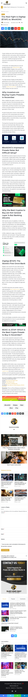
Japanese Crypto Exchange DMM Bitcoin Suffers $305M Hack (20, 483)
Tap (17, 408)
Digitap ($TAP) (16, 67)
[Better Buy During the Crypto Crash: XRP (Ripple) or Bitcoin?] (7, 493)
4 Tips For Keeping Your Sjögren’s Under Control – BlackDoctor (16, 628)
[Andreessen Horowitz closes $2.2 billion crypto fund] (21, 493)
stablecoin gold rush (11, 86)
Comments (22, 599)
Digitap (15, 405)
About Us (8, 687)
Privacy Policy (19, 687)
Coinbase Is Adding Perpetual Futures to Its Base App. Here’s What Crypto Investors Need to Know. (18, 605)
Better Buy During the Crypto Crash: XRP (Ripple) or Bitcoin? (6, 499)
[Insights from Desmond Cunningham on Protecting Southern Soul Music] (7, 648)
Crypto (7, 11)
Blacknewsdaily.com (14, 685)
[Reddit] (15, 414)
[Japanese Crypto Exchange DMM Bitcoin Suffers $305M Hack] (21, 477)
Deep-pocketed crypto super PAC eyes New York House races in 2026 (7, 483)
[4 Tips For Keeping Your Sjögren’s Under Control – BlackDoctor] (5, 628)
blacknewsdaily (6, 22)
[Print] (23, 414)
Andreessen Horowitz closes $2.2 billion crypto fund (20, 499)
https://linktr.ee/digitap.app (11, 383)
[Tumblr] (10, 414)
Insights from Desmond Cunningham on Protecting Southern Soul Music (7, 654)
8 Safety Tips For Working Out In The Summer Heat (14, 7)
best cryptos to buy (15, 289)
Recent (4, 599)
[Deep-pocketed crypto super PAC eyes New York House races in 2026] (7, 477)
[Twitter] (5, 414)
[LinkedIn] (7, 414)
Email (2, 534)
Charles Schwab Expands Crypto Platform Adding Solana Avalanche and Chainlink (18, 612)
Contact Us (13, 687)
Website (3, 539)
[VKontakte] (18, 414)
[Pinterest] (13, 414)
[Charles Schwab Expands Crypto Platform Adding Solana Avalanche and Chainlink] (5, 612)
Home (3, 11)
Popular (13, 599)
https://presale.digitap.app (12, 380)
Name (2, 529)
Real (11, 408)
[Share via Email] (20, 414)
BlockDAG (7, 405)
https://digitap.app (10, 381)
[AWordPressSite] (7, 3)
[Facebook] (2, 414)
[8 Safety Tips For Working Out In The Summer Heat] (5, 619)
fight (22, 405)
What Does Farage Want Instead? (9, 623)
